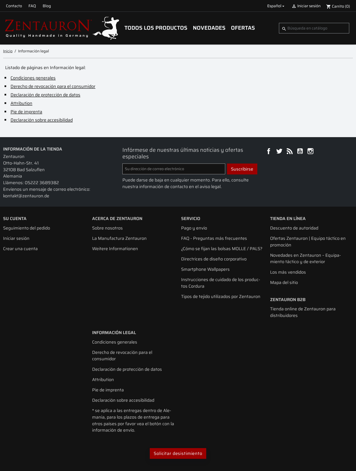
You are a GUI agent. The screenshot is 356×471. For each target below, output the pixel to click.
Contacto (14, 6)
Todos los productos (155, 28)
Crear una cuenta (20, 248)
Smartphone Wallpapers (205, 269)
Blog (47, 6)
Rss (290, 152)
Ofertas (243, 28)
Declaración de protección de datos (45, 94)
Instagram (311, 152)
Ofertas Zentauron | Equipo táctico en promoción (308, 241)
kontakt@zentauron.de (26, 195)
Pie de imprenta (26, 111)
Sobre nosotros (107, 228)
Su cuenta (15, 218)
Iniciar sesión (16, 238)
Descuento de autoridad (294, 228)
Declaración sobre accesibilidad (42, 120)
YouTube (300, 152)
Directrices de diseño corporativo (214, 259)
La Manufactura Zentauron (119, 238)
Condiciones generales (33, 77)
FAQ (32, 6)
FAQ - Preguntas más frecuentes (214, 238)
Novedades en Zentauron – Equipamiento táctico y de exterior (305, 258)
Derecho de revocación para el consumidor (53, 86)
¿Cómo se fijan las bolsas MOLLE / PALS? (221, 248)
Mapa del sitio (284, 282)
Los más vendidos (288, 272)
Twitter (280, 152)
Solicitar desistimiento (178, 453)
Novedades (209, 28)
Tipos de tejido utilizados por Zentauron (220, 296)
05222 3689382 (42, 182)
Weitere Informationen (115, 248)
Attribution (21, 103)
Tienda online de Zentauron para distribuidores (303, 312)
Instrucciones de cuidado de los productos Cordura (220, 283)
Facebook (269, 152)
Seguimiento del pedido (26, 228)
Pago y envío (194, 228)
